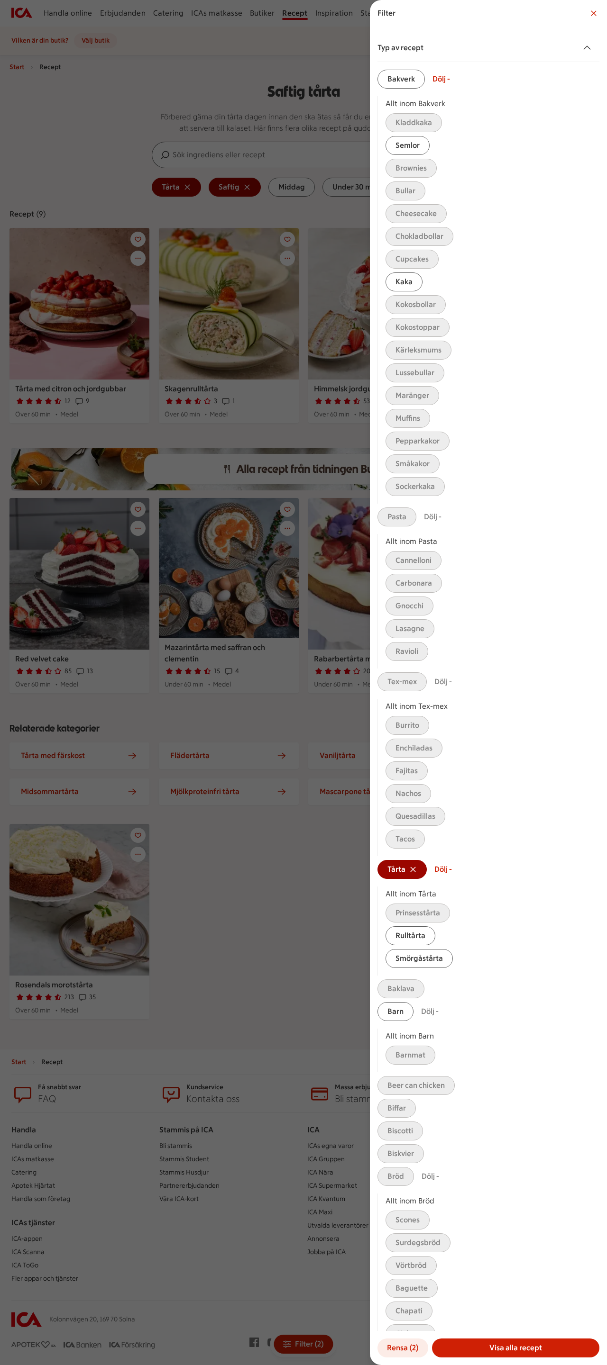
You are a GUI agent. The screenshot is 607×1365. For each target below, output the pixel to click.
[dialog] (488, 682)
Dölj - (441, 78)
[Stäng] (593, 13)
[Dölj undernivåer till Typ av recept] (589, 48)
